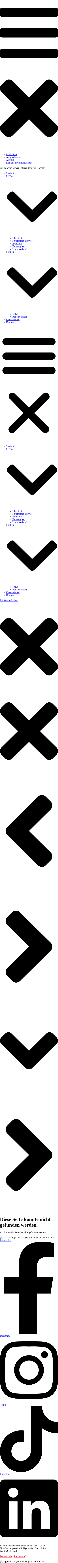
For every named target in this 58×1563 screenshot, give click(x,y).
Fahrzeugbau (18, 246)
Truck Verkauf (19, 249)
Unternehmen (12, 319)
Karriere (10, 322)
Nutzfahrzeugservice (22, 240)
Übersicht (17, 238)
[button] (29, 75)
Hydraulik (17, 243)
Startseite (10, 173)
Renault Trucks (19, 316)
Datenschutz (6, 1556)
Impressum (19, 1556)
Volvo (15, 314)
